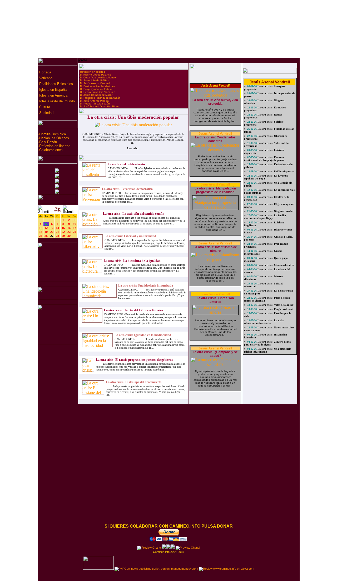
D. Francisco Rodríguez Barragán (100, 97)
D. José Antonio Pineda (94, 100)
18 (40, 231)
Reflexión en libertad (92, 71)
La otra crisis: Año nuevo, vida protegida (215, 102)
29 (63, 235)
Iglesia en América (52, 95)
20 (51, 231)
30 (69, 235)
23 (69, 231)
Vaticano (45, 78)
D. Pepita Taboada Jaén (95, 103)
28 (57, 235)
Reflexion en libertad (54, 146)
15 (63, 227)
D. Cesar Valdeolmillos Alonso (98, 77)
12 (46, 227)
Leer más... (133, 148)
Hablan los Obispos (54, 138)
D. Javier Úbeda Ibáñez (94, 80)
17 (74, 227)
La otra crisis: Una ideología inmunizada (145, 285)
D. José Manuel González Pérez (99, 106)
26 (46, 235)
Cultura (44, 107)
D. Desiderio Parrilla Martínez (97, 86)
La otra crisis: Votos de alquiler (275, 304)
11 (40, 227)
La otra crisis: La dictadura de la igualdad (132, 261)
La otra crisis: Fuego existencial (275, 309)
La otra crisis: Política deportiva (275, 171)
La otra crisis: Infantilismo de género (215, 249)
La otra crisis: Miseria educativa (275, 265)
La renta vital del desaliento (126, 164)
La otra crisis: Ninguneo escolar (275, 211)
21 (57, 231)
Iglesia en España (52, 90)
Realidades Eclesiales (55, 84)
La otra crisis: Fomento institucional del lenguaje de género (264, 159)
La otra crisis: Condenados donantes (215, 139)
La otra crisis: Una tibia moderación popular (133, 117)
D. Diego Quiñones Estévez (97, 89)
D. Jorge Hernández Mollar (96, 94)
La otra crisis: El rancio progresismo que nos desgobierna (134, 360)
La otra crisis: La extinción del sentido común (133, 214)
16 (69, 227)
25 (40, 235)
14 (57, 227)
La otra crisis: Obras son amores (215, 300)
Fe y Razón (48, 142)
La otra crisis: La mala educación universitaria (264, 322)
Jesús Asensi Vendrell (215, 85)
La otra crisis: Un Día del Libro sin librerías (133, 310)
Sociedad (45, 113)
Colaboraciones (51, 150)
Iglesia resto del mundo (56, 101)
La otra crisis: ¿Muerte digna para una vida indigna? (267, 343)
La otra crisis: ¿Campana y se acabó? (215, 354)
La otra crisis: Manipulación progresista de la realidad (215, 190)
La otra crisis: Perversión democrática (127, 189)
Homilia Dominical (53, 134)
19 (46, 231)
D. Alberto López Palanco (95, 74)
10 (74, 224)
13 (51, 227)
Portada (44, 72)
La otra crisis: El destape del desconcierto (133, 382)
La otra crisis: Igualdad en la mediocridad (143, 335)
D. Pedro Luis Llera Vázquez (97, 92)
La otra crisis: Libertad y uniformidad (130, 236)
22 (63, 231)
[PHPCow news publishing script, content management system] (156, 568)
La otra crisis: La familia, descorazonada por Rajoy (265, 217)
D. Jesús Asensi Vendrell (95, 83)
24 (74, 231)
